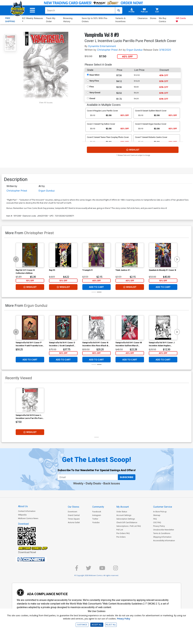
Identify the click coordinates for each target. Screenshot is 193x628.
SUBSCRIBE (126, 477)
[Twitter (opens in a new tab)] (88, 569)
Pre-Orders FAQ (123, 533)
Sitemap (156, 515)
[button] (32, 10)
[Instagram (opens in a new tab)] (116, 569)
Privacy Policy (159, 526)
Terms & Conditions (161, 533)
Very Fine (94, 80)
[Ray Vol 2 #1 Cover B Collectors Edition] (30, 255)
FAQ (155, 519)
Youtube (96, 522)
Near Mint (94, 75)
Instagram (96, 515)
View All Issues (46, 102)
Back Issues (111, 483)
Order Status (121, 511)
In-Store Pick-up (160, 511)
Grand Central (74, 515)
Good (92, 98)
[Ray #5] (63, 255)
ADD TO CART (96, 287)
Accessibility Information (164, 540)
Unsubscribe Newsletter (163, 530)
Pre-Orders (121, 537)
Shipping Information (162, 537)
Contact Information (26, 511)
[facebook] (77, 569)
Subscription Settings (125, 519)
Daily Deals (93, 483)
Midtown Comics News (28, 518)
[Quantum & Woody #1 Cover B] (163, 255)
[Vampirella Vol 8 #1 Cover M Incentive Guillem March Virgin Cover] (129, 327)
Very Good (94, 92)
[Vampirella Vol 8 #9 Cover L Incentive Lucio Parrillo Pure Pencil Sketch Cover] (30, 400)
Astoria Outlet (74, 522)
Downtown (72, 511)
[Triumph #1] (96, 255)
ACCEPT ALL (97, 625)
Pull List (119, 530)
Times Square (74, 519)
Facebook (96, 511)
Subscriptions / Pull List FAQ (128, 526)
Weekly (78, 483)
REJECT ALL (111, 625)
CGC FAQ (157, 522)
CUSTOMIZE (82, 625)
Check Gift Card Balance (126, 522)
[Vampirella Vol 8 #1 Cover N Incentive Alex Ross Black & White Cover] (96, 327)
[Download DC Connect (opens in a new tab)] (36, 559)
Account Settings (123, 515)
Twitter (95, 519)
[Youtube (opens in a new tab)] (102, 569)
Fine (91, 86)
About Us (23, 506)
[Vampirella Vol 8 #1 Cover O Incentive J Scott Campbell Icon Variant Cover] (63, 327)
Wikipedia (22, 515)
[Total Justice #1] (129, 255)
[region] (16, 259)
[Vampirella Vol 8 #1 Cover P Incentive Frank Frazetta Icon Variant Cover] (30, 327)
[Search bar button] (118, 10)
